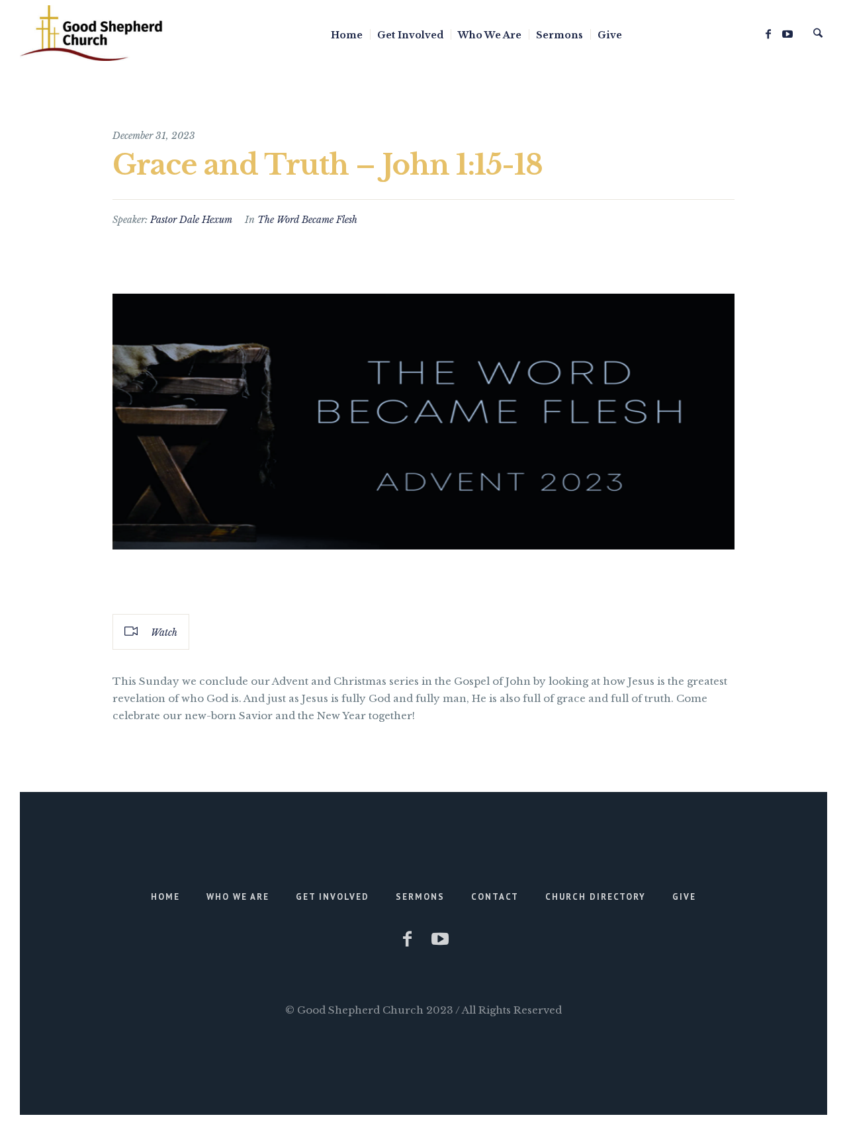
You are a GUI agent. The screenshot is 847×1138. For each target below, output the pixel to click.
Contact (495, 896)
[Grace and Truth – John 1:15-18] (423, 420)
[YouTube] (787, 33)
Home (165, 896)
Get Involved (332, 896)
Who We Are (237, 896)
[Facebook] (768, 33)
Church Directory (595, 896)
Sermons (420, 896)
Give (684, 896)
